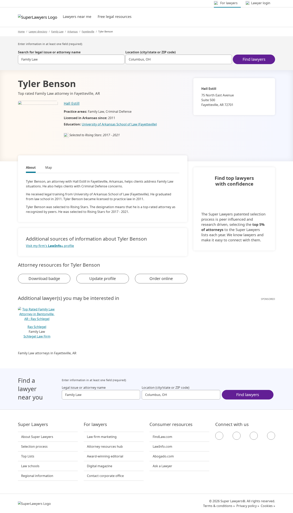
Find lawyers (254, 59)
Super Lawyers (33, 424)
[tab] (31, 168)
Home (21, 31)
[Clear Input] (119, 59)
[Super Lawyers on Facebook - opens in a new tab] (219, 436)
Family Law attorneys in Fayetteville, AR (47, 353)
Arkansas (72, 31)
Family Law (57, 31)
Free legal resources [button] (115, 16)
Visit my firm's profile (50, 246)
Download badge (44, 278)
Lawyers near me (77, 16)
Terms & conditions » (219, 506)
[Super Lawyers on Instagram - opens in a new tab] (237, 436)
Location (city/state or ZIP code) (150, 52)
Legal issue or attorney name (84, 387)
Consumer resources (171, 424)
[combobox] (71, 59)
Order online (161, 278)
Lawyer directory (38, 31)
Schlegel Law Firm (37, 336)
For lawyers (95, 424)
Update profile (102, 278)
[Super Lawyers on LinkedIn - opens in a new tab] (271, 436)
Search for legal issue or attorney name (49, 52)
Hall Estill (72, 103)
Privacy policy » (247, 506)
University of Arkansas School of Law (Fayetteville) (119, 124)
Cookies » (268, 506)
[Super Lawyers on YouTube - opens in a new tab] (254, 436)
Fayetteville (88, 31)
